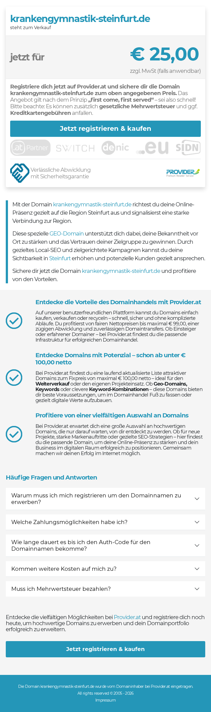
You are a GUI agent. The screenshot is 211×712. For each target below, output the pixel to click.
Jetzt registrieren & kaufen (105, 128)
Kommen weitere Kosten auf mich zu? (63, 569)
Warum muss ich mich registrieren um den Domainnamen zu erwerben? (96, 498)
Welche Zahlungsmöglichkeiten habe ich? (69, 522)
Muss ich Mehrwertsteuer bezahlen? (61, 589)
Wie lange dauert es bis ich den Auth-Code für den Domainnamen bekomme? (81, 545)
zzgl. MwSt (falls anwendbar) (165, 71)
